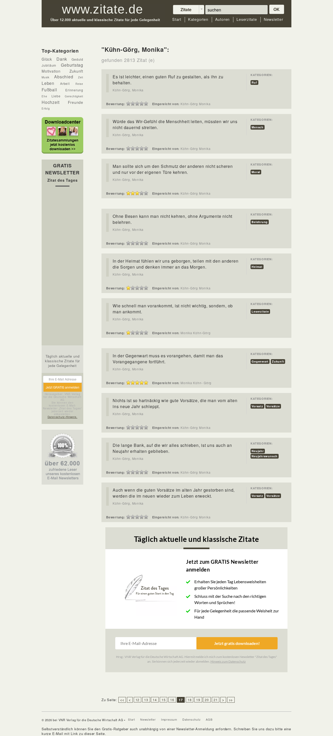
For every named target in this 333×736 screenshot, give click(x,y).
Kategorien (198, 19)
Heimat (257, 267)
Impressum (169, 719)
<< (122, 699)
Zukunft (278, 361)
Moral (256, 172)
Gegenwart (260, 361)
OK (276, 9)
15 (164, 699)
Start (176, 19)
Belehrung (260, 222)
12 (138, 699)
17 (181, 699)
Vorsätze (273, 406)
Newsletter (273, 19)
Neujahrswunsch (265, 456)
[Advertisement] (62, 267)
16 (172, 699)
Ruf (254, 82)
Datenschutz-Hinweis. (63, 417)
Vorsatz (257, 406)
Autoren (222, 19)
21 (216, 699)
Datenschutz (191, 719)
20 (207, 699)
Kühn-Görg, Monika (128, 90)
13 (146, 699)
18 (190, 699)
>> (231, 699)
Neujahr (258, 451)
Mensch (258, 127)
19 (198, 699)
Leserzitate (246, 19)
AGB (209, 719)
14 (155, 699)
